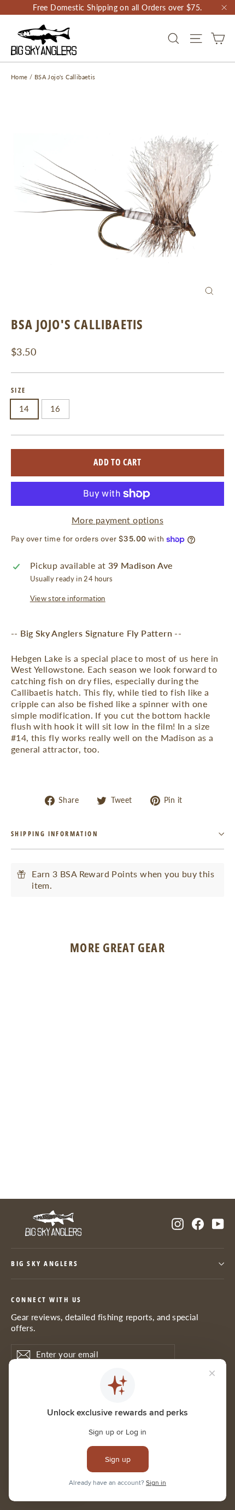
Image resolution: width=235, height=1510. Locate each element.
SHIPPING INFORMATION (54, 833)
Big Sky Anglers (45, 1263)
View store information (67, 598)
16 (55, 408)
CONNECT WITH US (46, 1299)
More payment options (117, 520)
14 (24, 408)
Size (18, 390)
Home (19, 76)
